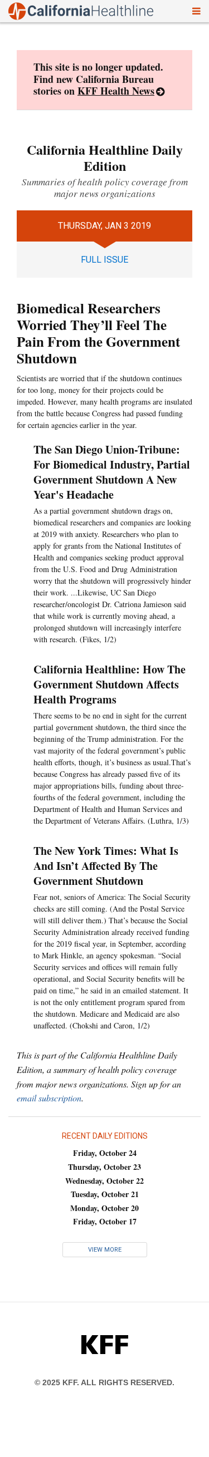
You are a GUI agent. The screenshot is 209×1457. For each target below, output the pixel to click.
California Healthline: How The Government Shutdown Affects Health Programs (109, 684)
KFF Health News (115, 90)
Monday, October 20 (104, 1208)
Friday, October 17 (105, 1221)
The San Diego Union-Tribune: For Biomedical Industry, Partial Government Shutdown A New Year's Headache (111, 472)
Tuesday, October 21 (105, 1194)
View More (104, 1249)
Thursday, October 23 (104, 1167)
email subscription (49, 1098)
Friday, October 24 (105, 1153)
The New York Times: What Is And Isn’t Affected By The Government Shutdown (105, 865)
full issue (104, 259)
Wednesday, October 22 (104, 1181)
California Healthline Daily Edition (105, 157)
